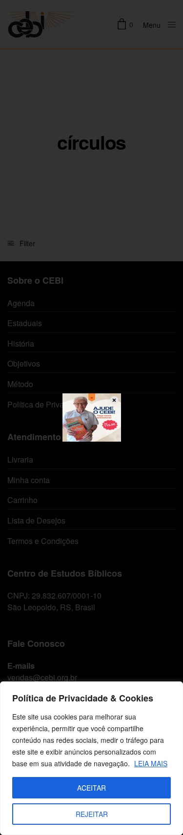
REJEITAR (92, 814)
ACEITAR (91, 788)
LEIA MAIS (150, 763)
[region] (91, 758)
